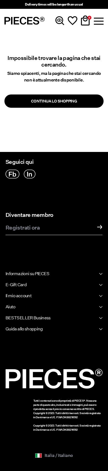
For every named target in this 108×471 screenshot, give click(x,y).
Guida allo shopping (24, 328)
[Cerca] (59, 20)
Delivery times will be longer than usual (54, 4)
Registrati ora (23, 228)
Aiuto (11, 306)
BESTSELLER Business (28, 317)
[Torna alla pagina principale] (24, 21)
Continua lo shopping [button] (54, 101)
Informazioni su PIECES (27, 273)
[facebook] (12, 174)
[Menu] (98, 20)
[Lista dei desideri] (72, 20)
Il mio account (19, 295)
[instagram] (29, 174)
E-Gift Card (16, 284)
